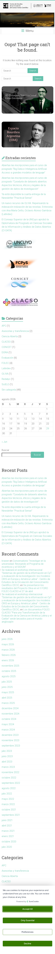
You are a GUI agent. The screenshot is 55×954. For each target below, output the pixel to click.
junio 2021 (7, 820)
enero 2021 (8, 836)
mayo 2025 (8, 692)
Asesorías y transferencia (15, 331)
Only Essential (27, 920)
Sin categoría (9, 389)
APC (4, 325)
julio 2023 (7, 751)
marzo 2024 (8, 729)
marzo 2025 (8, 703)
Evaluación (7, 357)
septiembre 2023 (11, 745)
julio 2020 (7, 846)
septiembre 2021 (11, 814)
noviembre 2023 (10, 740)
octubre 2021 (9, 809)
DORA (5, 352)
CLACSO (6, 341)
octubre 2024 (9, 719)
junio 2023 (7, 756)
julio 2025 (7, 681)
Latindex (6, 368)
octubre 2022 (9, 777)
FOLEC (5, 363)
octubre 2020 (9, 841)
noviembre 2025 (10, 665)
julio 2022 (7, 793)
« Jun (4, 441)
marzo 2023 (8, 767)
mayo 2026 (8, 644)
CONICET (7, 347)
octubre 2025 (9, 671)
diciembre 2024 (10, 708)
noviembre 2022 (10, 772)
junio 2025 (7, 687)
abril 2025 (7, 697)
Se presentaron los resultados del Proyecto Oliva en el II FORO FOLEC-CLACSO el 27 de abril (25, 588)
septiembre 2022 (11, 783)
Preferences (27, 932)
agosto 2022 (9, 788)
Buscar (5, 450)
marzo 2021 (8, 830)
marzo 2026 (8, 649)
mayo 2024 (8, 724)
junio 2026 (7, 639)
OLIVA (5, 373)
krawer (5, 560)
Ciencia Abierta (10, 336)
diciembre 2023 (10, 735)
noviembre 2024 (10, 713)
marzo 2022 (8, 804)
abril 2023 (7, 761)
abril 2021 (7, 825)
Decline (27, 943)
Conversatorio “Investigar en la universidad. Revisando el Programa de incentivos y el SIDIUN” (24, 563)
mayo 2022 (8, 798)
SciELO (5, 384)
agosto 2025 (9, 676)
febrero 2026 (9, 655)
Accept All (27, 909)
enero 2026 (8, 660)
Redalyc (6, 379)
